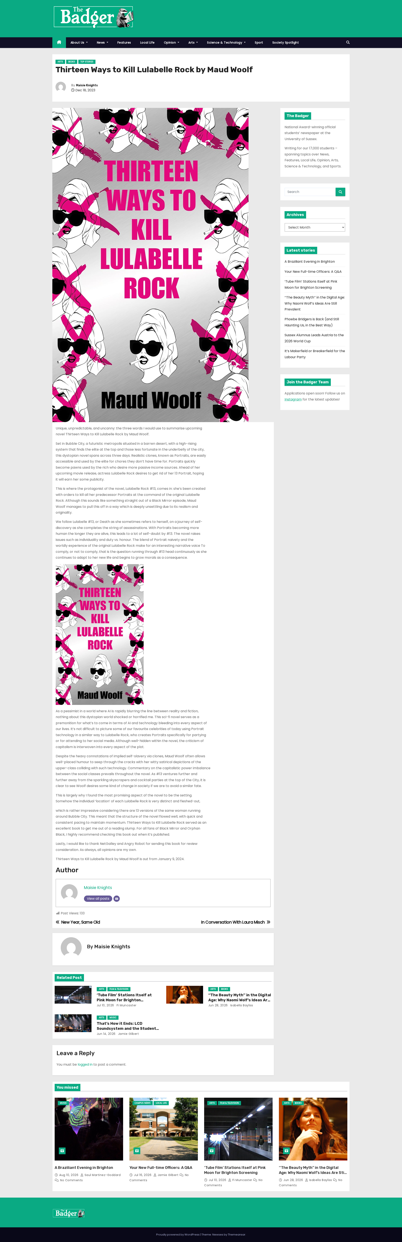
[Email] (116, 899)
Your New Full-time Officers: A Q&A (313, 271)
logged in (85, 1064)
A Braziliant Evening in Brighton (310, 261)
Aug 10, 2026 (69, 1175)
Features (124, 42)
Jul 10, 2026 (105, 1005)
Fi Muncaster (126, 1005)
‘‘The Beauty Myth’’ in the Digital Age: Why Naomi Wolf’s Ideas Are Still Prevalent (239, 1000)
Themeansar (236, 1235)
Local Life (147, 42)
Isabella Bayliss (241, 1005)
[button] (348, 42)
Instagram (293, 399)
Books (71, 61)
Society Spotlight (285, 42)
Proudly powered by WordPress (178, 1235)
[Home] (59, 42)
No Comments (71, 1180)
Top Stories (86, 61)
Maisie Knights (87, 85)
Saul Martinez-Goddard (102, 1175)
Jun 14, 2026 (106, 1034)
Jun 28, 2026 (218, 1005)
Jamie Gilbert (128, 1034)
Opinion (170, 42)
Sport (259, 42)
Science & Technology (225, 42)
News (101, 42)
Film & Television (119, 989)
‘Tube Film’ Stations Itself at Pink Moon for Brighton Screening (124, 1000)
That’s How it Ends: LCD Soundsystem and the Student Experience (126, 1028)
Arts (192, 42)
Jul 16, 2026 (143, 1175)
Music (113, 1017)
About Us (78, 42)
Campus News (143, 1103)
